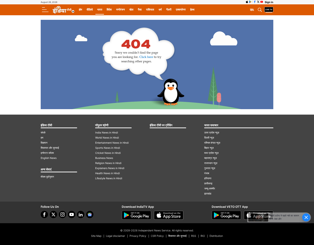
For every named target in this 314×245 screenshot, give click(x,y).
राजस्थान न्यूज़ (210, 163)
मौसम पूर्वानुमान (47, 176)
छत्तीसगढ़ (208, 183)
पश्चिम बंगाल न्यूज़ (212, 142)
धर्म (160, 9)
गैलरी (168, 9)
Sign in (269, 2)
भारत (99, 9)
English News (49, 157)
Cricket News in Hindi (108, 152)
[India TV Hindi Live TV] (268, 9)
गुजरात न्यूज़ (209, 168)
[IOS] (247, 2)
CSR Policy (157, 235)
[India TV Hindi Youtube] (261, 2)
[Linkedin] (80, 214)
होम (80, 9)
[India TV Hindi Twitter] (258, 2)
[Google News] (89, 214)
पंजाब (206, 173)
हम (42, 137)
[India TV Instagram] (62, 214)
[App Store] (168, 215)
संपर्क (43, 132)
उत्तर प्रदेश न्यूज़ (211, 132)
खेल (131, 9)
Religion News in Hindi (108, 163)
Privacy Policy (138, 235)
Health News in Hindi (107, 173)
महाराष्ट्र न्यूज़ (210, 157)
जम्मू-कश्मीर (209, 188)
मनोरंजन (120, 9)
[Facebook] (44, 214)
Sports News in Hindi (107, 147)
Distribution (216, 235)
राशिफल (150, 9)
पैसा (140, 9)
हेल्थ (192, 9)
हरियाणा (207, 178)
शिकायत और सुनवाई (50, 147)
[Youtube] (71, 214)
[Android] (250, 2)
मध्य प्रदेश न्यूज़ (211, 152)
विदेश (109, 9)
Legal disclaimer (115, 235)
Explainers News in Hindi (109, 168)
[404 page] (157, 64)
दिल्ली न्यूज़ (209, 137)
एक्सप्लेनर (181, 9)
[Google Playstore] (136, 215)
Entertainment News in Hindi (112, 142)
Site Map (96, 235)
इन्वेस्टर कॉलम (47, 152)
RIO (203, 235)
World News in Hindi (107, 137)
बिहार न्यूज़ (209, 147)
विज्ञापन (44, 142)
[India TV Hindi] (63, 9)
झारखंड (207, 193)
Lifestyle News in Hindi (108, 178)
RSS (193, 235)
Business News (104, 157)
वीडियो (90, 9)
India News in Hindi (106, 132)
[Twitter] (53, 214)
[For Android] (226, 215)
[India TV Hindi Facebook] (254, 2)
